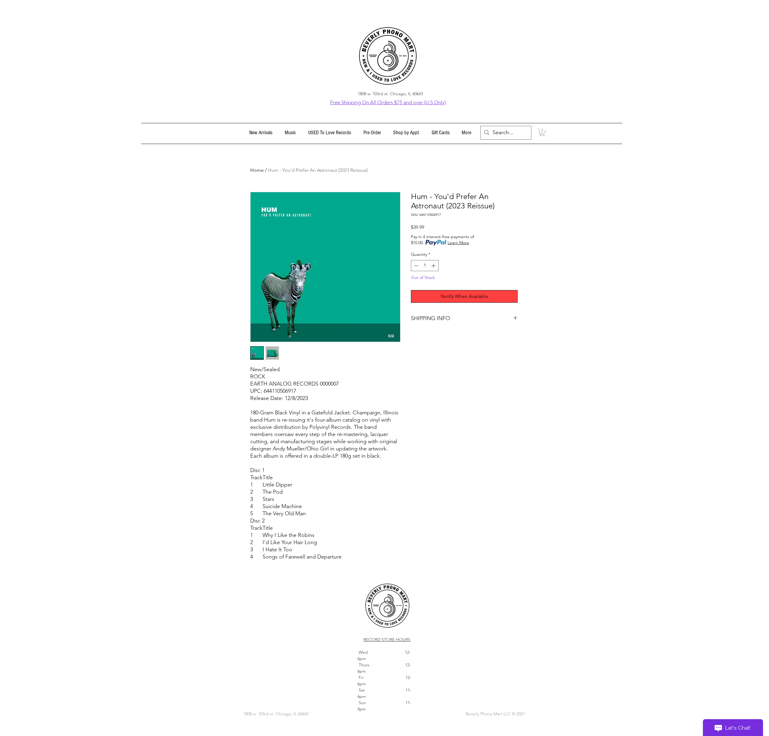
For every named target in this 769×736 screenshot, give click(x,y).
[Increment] (434, 265)
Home (257, 170)
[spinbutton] (424, 265)
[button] (290, 132)
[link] (542, 132)
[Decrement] (415, 265)
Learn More (458, 242)
